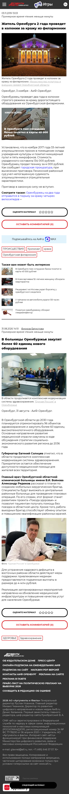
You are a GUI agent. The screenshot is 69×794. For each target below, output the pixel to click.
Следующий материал (33, 785)
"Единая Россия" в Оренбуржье (23, 563)
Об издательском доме (19, 660)
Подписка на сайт (15, 669)
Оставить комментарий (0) (34, 224)
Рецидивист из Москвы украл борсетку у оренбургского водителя (36, 290)
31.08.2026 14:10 (10, 328)
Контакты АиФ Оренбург (19, 674)
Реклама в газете (14, 678)
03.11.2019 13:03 (10, 13)
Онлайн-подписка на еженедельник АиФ (31, 665)
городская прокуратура (36, 167)
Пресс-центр (46, 660)
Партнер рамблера (30, 778)
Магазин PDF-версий (45, 669)
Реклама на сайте (51, 674)
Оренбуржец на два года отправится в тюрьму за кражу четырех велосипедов (31, 196)
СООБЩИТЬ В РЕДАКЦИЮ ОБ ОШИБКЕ (27, 690)
